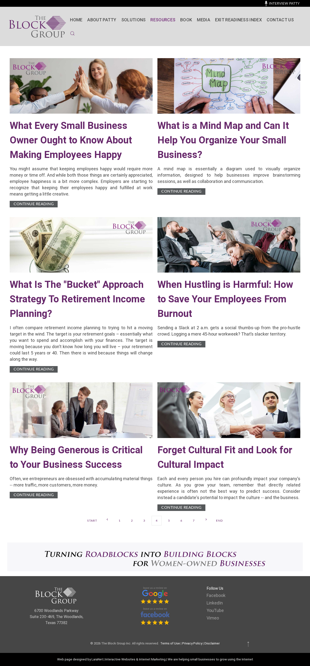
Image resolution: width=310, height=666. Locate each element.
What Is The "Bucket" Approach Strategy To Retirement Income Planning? (77, 299)
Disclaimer (212, 643)
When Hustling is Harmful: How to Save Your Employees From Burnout (225, 299)
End (219, 520)
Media (203, 19)
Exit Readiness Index (238, 19)
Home (76, 19)
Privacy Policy (192, 643)
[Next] (206, 520)
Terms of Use (170, 643)
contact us (280, 19)
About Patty (101, 19)
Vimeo (213, 617)
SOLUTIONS (133, 19)
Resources (162, 19)
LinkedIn (215, 602)
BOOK (186, 19)
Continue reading (34, 204)
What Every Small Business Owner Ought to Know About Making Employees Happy (71, 140)
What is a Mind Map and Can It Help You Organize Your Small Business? (223, 140)
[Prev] (107, 520)
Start (92, 520)
